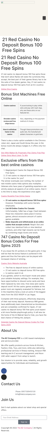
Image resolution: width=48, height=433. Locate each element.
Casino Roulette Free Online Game (15, 196)
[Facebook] (4, 371)
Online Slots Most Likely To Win (14, 155)
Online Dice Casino (9, 89)
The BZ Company (24, 428)
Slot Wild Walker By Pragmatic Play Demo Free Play (23, 153)
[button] (44, 18)
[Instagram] (4, 377)
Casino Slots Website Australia (14, 263)
